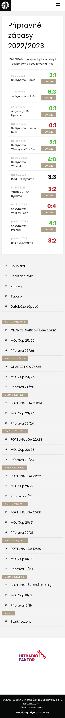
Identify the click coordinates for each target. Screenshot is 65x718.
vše (51, 63)
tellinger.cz (42, 712)
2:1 (52, 142)
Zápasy (16, 286)
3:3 (52, 177)
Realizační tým (22, 276)
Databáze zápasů (24, 306)
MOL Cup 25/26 (22, 340)
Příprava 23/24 (22, 423)
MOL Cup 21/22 (22, 486)
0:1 (52, 108)
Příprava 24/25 (22, 387)
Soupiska (18, 266)
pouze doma (20, 63)
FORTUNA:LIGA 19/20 (26, 549)
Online (49, 81)
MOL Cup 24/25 (23, 377)
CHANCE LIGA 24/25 (26, 367)
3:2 (52, 189)
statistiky (48, 59)
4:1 (52, 223)
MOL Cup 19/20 (22, 559)
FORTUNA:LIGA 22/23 (26, 439)
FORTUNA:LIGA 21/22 (26, 476)
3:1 (52, 75)
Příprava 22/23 (22, 460)
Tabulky (17, 296)
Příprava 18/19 (21, 605)
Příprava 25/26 (22, 350)
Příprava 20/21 (22, 532)
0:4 (51, 206)
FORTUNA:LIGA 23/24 (26, 403)
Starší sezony (21, 621)
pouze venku (39, 63)
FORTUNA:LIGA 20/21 (26, 512)
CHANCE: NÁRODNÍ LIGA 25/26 (33, 330)
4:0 (51, 159)
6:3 (52, 92)
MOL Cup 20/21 (22, 522)
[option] (32, 657)
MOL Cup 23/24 (22, 413)
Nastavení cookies (32, 707)
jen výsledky (32, 59)
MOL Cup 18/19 (21, 595)
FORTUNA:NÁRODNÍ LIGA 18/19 (32, 585)
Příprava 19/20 (22, 569)
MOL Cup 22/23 (22, 449)
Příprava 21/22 (22, 496)
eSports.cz (29, 703)
